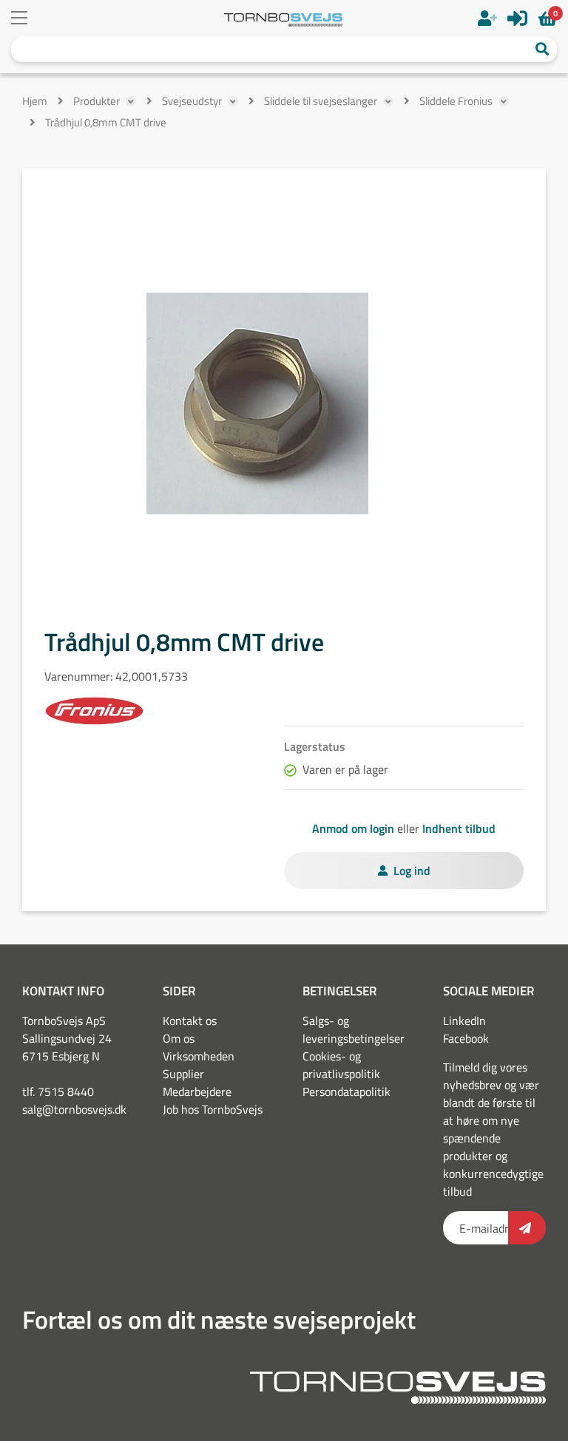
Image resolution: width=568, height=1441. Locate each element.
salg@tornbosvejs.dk (74, 1109)
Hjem (34, 100)
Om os (179, 1038)
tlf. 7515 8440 (58, 1091)
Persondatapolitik (346, 1091)
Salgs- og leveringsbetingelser (353, 1029)
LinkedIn (464, 1020)
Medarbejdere (197, 1091)
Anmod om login (353, 828)
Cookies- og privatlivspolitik (341, 1065)
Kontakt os (190, 1020)
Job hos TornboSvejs (213, 1109)
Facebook (466, 1038)
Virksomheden (198, 1056)
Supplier (183, 1074)
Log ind (411, 870)
